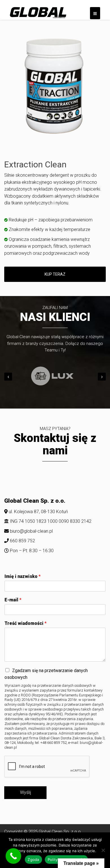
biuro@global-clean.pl (31, 531)
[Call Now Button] (13, 856)
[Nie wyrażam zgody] (103, 850)
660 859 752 (22, 540)
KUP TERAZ (55, 274)
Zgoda (33, 859)
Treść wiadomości (26, 623)
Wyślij (25, 792)
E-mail (13, 600)
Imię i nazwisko (23, 576)
